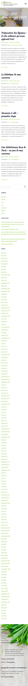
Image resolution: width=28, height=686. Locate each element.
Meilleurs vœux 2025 (7, 244)
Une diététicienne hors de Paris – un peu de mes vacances (13, 150)
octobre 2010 (4, 500)
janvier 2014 (4, 393)
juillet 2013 (4, 409)
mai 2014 (3, 385)
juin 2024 (3, 269)
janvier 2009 (4, 558)
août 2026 (3, 253)
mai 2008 (3, 580)
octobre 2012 (4, 434)
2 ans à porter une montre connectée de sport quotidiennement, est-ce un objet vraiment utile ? (13, 234)
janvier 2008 (4, 591)
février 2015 (4, 371)
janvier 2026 (4, 258)
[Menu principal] (25, 4)
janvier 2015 (4, 374)
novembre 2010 (5, 497)
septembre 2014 (5, 382)
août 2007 (3, 605)
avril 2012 (3, 451)
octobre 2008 (4, 566)
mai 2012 (3, 448)
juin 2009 (3, 544)
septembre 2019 (5, 316)
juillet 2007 (4, 607)
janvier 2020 (4, 305)
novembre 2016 (5, 354)
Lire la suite (4, 67)
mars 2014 (4, 387)
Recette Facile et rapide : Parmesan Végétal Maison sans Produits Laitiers (13, 240)
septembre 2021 (5, 288)
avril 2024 (3, 272)
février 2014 (4, 390)
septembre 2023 (5, 275)
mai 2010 (3, 514)
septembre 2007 (5, 602)
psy (2, 205)
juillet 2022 (4, 286)
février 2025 (4, 261)
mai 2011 (3, 481)
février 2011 (4, 489)
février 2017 (4, 349)
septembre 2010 (5, 503)
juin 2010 (3, 511)
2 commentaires (15, 122)
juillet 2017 (4, 341)
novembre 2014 (5, 379)
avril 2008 (3, 583)
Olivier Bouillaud (10, 662)
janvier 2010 (4, 525)
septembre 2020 (5, 291)
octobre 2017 (4, 335)
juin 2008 (3, 577)
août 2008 (3, 571)
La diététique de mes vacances (11, 76)
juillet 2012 (4, 442)
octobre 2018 (4, 330)
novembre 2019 (5, 310)
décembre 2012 (5, 429)
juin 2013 (3, 412)
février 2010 (4, 522)
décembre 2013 (5, 396)
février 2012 (4, 456)
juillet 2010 (4, 508)
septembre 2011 (5, 470)
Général (3, 199)
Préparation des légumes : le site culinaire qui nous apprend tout (13, 36)
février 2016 (4, 363)
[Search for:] (14, 187)
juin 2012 (3, 445)
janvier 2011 (4, 492)
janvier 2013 (4, 426)
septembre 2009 (5, 536)
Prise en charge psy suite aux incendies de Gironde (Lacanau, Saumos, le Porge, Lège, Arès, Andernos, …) (12, 224)
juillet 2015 (4, 368)
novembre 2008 (5, 563)
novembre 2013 (5, 398)
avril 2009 (3, 550)
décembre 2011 (5, 462)
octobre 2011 (4, 467)
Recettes (3, 207)
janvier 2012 (4, 459)
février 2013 (4, 423)
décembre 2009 (5, 528)
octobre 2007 (4, 599)
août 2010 (3, 506)
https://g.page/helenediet (7, 676)
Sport (8, 83)
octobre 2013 (4, 401)
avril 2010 (3, 516)
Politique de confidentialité (7, 658)
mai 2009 (3, 547)
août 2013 (3, 407)
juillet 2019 (4, 321)
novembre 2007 (5, 596)
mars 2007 (4, 618)
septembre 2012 (5, 437)
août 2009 (3, 539)
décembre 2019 (5, 308)
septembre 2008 (5, 569)
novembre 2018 (5, 327)
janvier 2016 (4, 365)
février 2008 (4, 588)
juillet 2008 (4, 574)
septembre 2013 (5, 404)
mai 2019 (3, 324)
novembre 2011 (5, 464)
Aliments (9, 45)
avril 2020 (3, 297)
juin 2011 (3, 478)
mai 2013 (3, 415)
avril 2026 (3, 255)
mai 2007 (3, 613)
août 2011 (3, 473)
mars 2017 (4, 346)
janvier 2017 (4, 352)
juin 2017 (3, 343)
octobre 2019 (4, 313)
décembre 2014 (5, 376)
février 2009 (4, 555)
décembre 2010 (5, 495)
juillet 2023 (4, 277)
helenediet (5, 42)
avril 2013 (3, 418)
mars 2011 (4, 486)
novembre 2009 (5, 530)
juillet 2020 (4, 294)
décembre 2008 (5, 561)
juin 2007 (3, 610)
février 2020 (4, 302)
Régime (3, 210)
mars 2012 (4, 453)
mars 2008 (4, 585)
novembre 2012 (5, 431)
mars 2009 (4, 552)
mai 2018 (3, 332)
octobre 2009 (4, 533)
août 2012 (3, 440)
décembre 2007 (5, 594)
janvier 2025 (4, 264)
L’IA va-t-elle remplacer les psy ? (10, 229)
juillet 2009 (4, 541)
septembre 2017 (5, 338)
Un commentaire (15, 83)
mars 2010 (4, 519)
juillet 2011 (4, 475)
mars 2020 (4, 299)
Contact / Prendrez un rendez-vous (9, 642)
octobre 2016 (4, 357)
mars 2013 (4, 420)
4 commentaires (15, 159)
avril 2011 (3, 484)
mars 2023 (4, 280)
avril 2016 (3, 360)
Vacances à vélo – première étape (9, 114)
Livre (2, 202)
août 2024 (3, 266)
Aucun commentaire (17, 45)
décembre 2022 (5, 283)
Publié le (14, 42)
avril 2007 (3, 616)
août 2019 (3, 319)
